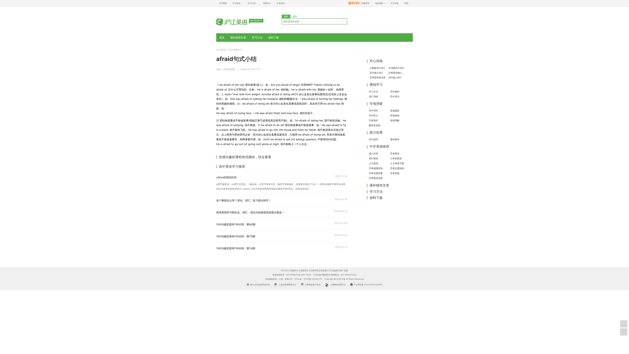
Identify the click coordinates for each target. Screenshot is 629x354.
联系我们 (324, 270)
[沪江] (236, 21)
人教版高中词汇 (378, 68)
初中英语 (373, 158)
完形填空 (373, 120)
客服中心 (295, 270)
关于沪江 (285, 270)
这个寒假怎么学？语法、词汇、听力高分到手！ (243, 200)
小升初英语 (396, 158)
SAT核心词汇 (395, 77)
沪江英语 (220, 49)
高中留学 (373, 139)
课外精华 (394, 139)
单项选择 (394, 115)
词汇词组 (373, 96)
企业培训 (281, 3)
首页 (221, 37)
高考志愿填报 (397, 168)
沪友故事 (334, 270)
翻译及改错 (374, 125)
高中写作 (373, 110)
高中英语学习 (235, 49)
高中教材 (394, 91)
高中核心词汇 (376, 72)
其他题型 (394, 110)
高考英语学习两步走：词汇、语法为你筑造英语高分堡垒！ (250, 212)
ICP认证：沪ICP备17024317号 (308, 279)
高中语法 (394, 96)
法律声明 (314, 270)
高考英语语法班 (378, 77)
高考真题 (394, 173)
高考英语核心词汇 (396, 72)
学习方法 (257, 37)
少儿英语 (373, 163)
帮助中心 (267, 3)
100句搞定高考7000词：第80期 (235, 224)
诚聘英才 (305, 270)
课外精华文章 (238, 37)
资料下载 (273, 37)
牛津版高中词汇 (396, 68)
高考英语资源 (376, 178)
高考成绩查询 (376, 168)
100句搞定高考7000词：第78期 (235, 248)
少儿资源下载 (397, 163)
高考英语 (394, 153)
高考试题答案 (376, 173)
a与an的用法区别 (226, 177)
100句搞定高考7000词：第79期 (235, 236)
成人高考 (373, 153)
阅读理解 (394, 120)
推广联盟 (344, 270)
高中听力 (373, 115)
